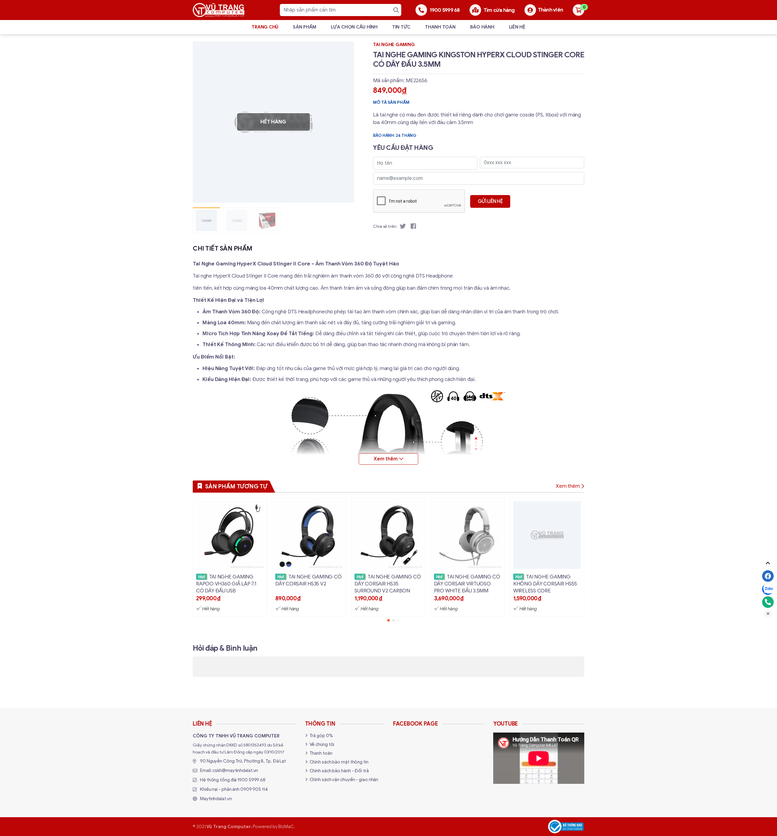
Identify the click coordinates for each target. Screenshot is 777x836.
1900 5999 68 (251, 780)
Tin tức (401, 27)
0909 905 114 (254, 789)
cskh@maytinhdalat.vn (235, 770)
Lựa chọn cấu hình (354, 27)
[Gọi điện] (768, 602)
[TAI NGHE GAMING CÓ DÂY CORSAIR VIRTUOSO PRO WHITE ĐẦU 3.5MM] (468, 557)
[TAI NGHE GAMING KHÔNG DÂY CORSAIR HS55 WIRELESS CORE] (547, 557)
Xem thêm (568, 486)
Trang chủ (265, 27)
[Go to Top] (768, 563)
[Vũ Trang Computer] (218, 10)
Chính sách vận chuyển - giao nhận (344, 779)
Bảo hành (482, 27)
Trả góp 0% (321, 735)
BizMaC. (286, 826)
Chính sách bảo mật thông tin (339, 762)
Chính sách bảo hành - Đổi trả (339, 771)
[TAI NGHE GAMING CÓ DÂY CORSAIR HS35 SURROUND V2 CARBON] (388, 557)
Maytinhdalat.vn (216, 798)
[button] (345, 122)
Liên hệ (517, 27)
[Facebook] (768, 576)
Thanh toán (440, 27)
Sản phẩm (304, 27)
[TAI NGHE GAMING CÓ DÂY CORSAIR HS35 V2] (309, 557)
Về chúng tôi (322, 744)
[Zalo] (768, 589)
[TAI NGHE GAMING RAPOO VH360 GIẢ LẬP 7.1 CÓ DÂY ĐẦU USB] (230, 557)
